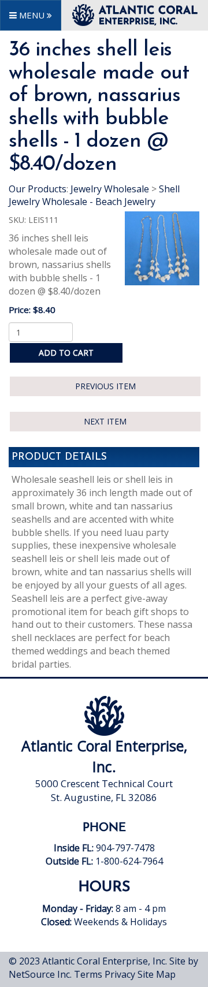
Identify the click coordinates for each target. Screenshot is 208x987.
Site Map (157, 974)
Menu (32, 15)
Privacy (120, 974)
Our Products (37, 188)
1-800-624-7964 (129, 861)
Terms (88, 974)
